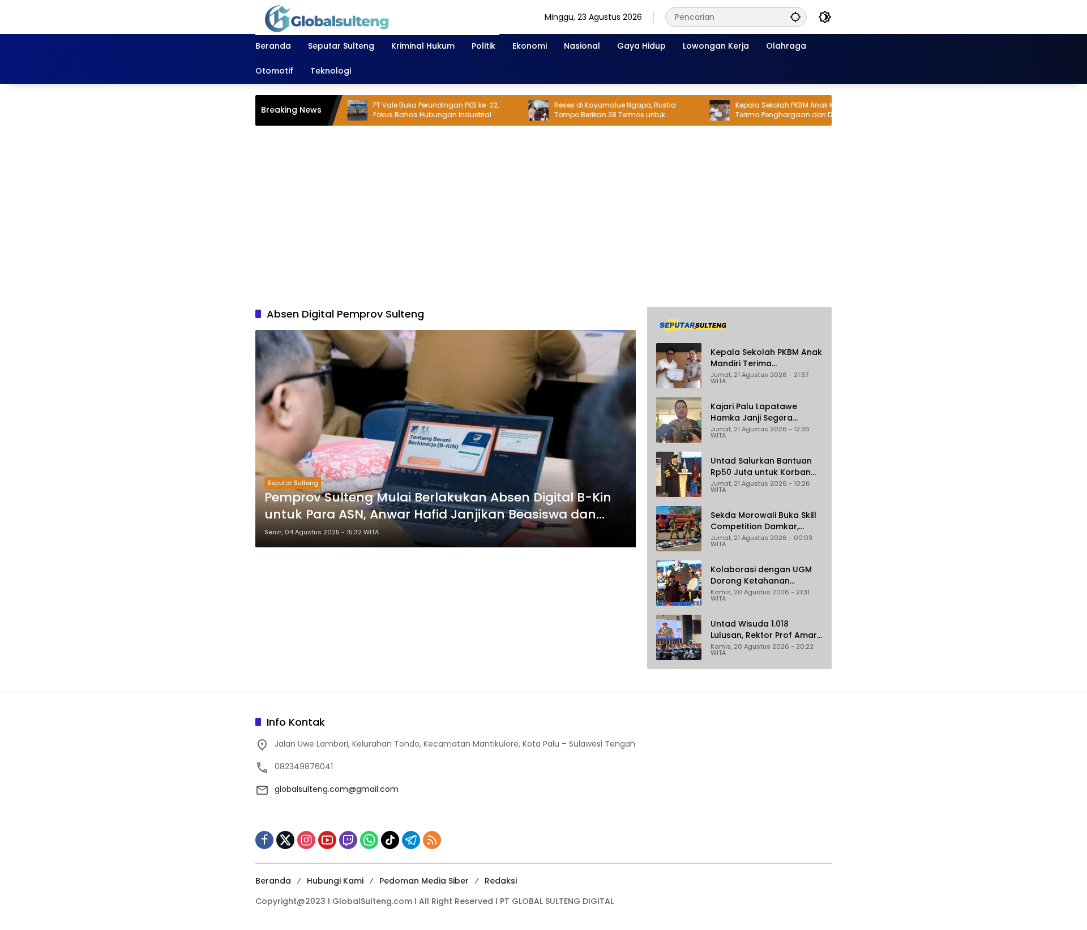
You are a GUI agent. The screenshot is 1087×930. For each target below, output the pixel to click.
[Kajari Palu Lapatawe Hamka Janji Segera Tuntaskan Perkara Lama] (678, 420)
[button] (795, 16)
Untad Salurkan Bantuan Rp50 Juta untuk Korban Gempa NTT (761, 467)
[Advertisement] (543, 216)
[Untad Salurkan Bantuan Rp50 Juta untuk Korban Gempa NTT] (678, 474)
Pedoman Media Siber (424, 880)
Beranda (273, 880)
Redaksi (501, 880)
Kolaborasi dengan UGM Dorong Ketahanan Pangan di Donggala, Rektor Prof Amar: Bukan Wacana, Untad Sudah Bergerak (761, 575)
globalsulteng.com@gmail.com (337, 789)
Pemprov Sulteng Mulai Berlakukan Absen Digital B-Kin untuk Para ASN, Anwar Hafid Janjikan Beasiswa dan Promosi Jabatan (437, 506)
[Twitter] (285, 840)
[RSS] (432, 840)
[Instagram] (306, 840)
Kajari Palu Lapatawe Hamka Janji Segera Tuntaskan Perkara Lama (762, 412)
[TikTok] (390, 840)
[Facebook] (264, 840)
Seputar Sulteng (292, 482)
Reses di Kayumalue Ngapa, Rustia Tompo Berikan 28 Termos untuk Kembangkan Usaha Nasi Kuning (582, 110)
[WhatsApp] (369, 840)
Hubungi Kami (335, 880)
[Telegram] (411, 840)
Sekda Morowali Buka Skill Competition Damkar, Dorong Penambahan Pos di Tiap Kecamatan (763, 521)
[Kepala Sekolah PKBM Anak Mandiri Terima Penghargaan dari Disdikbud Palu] (687, 110)
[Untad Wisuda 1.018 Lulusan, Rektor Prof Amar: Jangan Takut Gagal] (678, 637)
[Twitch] (348, 840)
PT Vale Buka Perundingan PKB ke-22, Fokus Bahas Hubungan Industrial (403, 110)
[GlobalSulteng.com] (377, 16)
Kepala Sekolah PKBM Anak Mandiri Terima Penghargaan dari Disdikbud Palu (774, 110)
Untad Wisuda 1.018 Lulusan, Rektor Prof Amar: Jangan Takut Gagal (765, 630)
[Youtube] (327, 840)
